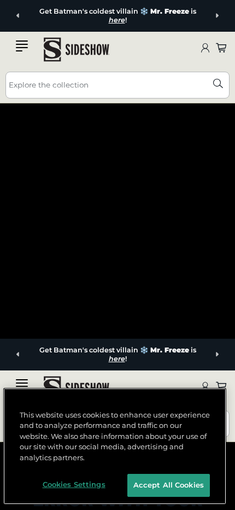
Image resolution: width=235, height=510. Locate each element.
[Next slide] (217, 16)
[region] (115, 446)
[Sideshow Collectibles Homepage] (76, 49)
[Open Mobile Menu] (21, 48)
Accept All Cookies (168, 484)
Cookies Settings (74, 484)
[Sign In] (205, 49)
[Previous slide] (18, 16)
